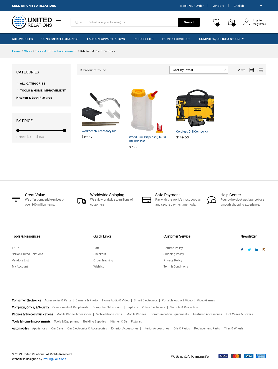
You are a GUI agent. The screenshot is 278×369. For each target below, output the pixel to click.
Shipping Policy (174, 254)
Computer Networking (107, 307)
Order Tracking (103, 260)
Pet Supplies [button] (143, 38)
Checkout (99, 254)
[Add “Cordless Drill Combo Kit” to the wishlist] (200, 124)
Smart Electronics (145, 300)
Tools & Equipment (66, 321)
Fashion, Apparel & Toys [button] (106, 38)
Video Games (206, 300)
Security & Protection (184, 307)
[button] (85, 124)
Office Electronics (153, 307)
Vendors (218, 5)
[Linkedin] (256, 250)
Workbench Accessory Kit (99, 131)
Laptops (132, 307)
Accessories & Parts (58, 300)
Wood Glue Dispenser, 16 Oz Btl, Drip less (147, 139)
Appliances (39, 328)
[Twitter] (249, 250)
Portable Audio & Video (177, 300)
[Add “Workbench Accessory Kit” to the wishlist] (105, 124)
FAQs (15, 248)
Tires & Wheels (233, 328)
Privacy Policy (173, 260)
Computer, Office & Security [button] (221, 38)
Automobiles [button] (22, 38)
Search (189, 22)
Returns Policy (173, 248)
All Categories (32, 83)
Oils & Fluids (182, 328)
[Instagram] (264, 250)
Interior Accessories (156, 328)
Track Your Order (191, 5)
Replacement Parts (207, 328)
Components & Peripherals (70, 307)
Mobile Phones (136, 314)
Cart (96, 248)
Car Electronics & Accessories (87, 328)
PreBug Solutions (54, 359)
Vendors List (20, 260)
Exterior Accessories (124, 328)
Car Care (57, 328)
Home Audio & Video (115, 300)
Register (259, 24)
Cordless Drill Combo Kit (192, 131)
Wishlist (98, 266)
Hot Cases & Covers (239, 314)
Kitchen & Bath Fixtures (34, 97)
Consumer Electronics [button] (59, 38)
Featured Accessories (207, 314)
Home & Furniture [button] (176, 38)
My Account (20, 266)
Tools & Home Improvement (43, 90)
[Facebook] (242, 250)
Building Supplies (94, 321)
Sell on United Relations (27, 254)
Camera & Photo (87, 300)
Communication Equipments (170, 314)
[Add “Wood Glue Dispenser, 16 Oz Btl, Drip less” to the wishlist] (153, 130)
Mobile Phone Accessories (73, 314)
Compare (115, 124)
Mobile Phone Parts (109, 314)
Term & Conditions (176, 266)
